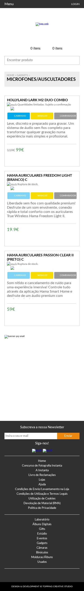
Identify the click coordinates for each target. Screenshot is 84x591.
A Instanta (42, 470)
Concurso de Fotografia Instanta (42, 465)
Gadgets (22, 75)
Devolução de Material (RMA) (42, 503)
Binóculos (42, 552)
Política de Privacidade (42, 508)
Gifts (42, 529)
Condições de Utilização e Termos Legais (42, 493)
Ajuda (42, 484)
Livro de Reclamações (42, 475)
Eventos (42, 538)
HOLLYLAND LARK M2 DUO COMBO (37, 100)
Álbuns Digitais (42, 524)
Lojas (42, 479)
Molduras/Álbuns (42, 557)
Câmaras (42, 547)
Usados (42, 562)
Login (75, 4)
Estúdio (42, 533)
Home (10, 75)
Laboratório (42, 519)
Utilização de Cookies (42, 498)
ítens (35, 48)
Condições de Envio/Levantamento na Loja (42, 489)
